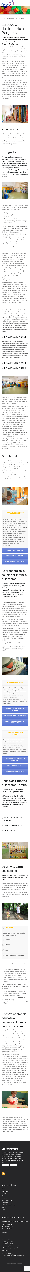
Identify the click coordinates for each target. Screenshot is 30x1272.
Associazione (5, 1191)
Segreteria (5, 1202)
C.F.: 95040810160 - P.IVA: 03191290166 (13, 1256)
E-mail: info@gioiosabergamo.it (10, 1246)
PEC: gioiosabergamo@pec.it (10, 1248)
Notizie (4, 1207)
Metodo (4, 1193)
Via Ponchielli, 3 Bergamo (9, 1254)
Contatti (4, 1209)
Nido (3, 1195)
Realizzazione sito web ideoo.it (15, 1263)
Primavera (4, 1198)
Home (3, 1188)
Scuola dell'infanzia (7, 1200)
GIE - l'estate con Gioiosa (9, 1205)
